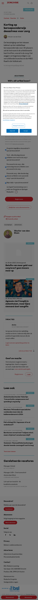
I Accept (26, 130)
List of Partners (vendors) (9, 120)
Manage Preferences (18, 125)
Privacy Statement (23, 103)
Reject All (12, 130)
